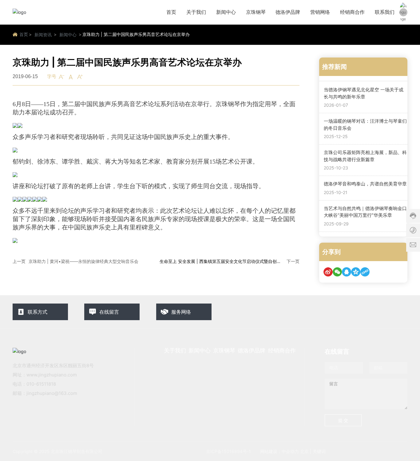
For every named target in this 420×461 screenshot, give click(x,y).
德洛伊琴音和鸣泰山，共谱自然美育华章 (365, 184)
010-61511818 (41, 384)
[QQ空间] (355, 271)
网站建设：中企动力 (279, 451)
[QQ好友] (346, 271)
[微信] (337, 271)
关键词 (319, 451)
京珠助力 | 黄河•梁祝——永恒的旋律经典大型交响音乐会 (83, 261)
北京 (304, 451)
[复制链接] (365, 271)
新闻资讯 (43, 34)
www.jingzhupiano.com (51, 375)
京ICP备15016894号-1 (228, 451)
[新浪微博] (328, 271)
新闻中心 (68, 34)
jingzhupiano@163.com (51, 393)
